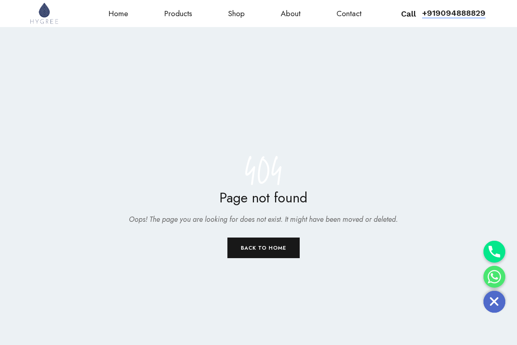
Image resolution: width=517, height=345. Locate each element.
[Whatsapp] (494, 277)
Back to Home (263, 248)
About (291, 13)
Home (118, 13)
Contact (348, 13)
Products (178, 13)
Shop (236, 13)
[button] (453, 13)
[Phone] (494, 252)
